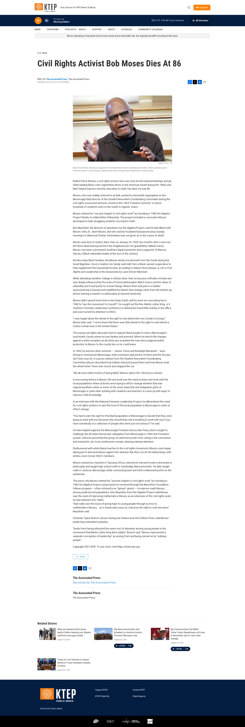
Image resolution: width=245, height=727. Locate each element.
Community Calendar (150, 29)
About (111, 29)
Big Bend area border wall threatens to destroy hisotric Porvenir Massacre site (128, 632)
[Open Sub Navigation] (43, 29)
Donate (203, 7)
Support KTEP (101, 690)
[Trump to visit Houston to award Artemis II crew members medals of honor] (46, 664)
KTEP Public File (102, 696)
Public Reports (139, 696)
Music (82, 29)
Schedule (126, 29)
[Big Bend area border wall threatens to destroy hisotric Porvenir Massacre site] (103, 634)
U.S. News (42, 52)
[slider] (51, 20)
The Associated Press (56, 79)
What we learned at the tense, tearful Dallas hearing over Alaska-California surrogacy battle (74, 632)
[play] (38, 20)
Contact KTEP (139, 690)
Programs (53, 29)
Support (97, 29)
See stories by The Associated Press (94, 582)
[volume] (46, 20)
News (38, 29)
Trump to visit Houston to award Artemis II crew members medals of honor (73, 662)
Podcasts (70, 29)
